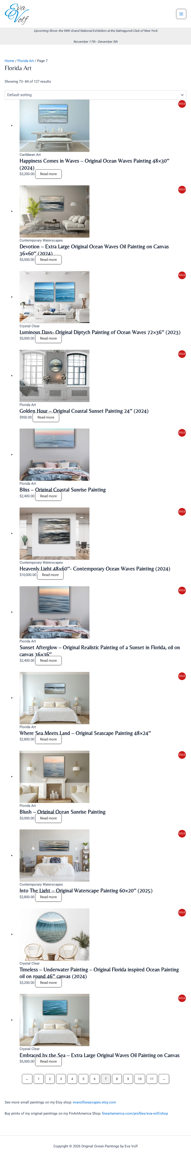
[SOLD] (54, 125)
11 (152, 1079)
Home (9, 61)
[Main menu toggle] (181, 14)
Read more (48, 174)
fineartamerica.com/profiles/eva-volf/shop (135, 1113)
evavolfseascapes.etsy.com (94, 1102)
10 (140, 1079)
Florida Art (25, 61)
